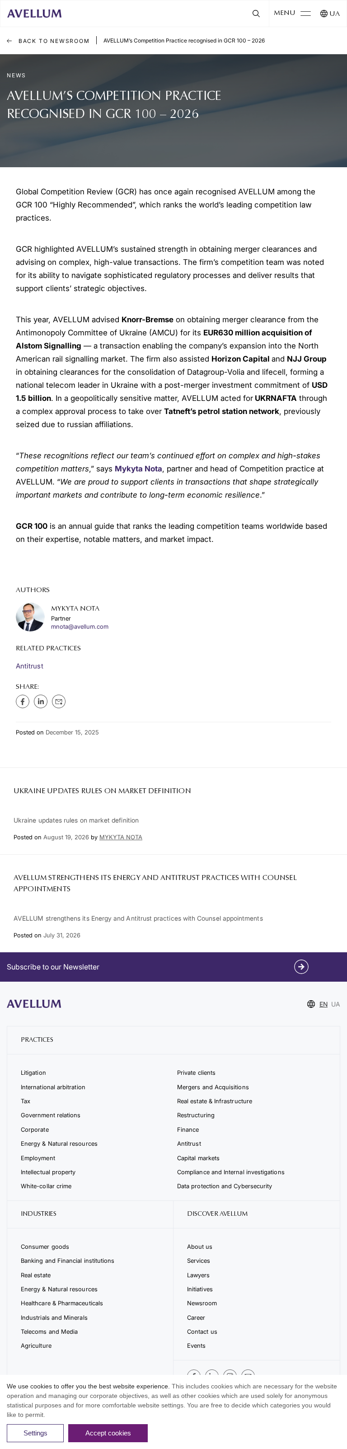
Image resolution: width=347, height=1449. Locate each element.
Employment (38, 1158)
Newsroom (202, 1303)
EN (323, 1004)
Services (199, 1260)
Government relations (50, 1115)
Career (196, 1317)
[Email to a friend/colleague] (59, 701)
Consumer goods (45, 1246)
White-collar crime (46, 1186)
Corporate (35, 1129)
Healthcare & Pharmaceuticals (62, 1303)
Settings (35, 1433)
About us (200, 1246)
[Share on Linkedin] (40, 701)
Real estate (36, 1275)
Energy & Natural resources (59, 1143)
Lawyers (198, 1275)
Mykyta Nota (138, 468)
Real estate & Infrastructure (214, 1101)
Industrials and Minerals (54, 1317)
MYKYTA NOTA (120, 837)
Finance (188, 1129)
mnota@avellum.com (79, 626)
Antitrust (29, 666)
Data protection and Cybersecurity (224, 1186)
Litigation (33, 1072)
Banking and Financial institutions (67, 1260)
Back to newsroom (53, 41)
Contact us (202, 1331)
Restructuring (196, 1115)
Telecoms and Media (49, 1331)
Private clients (196, 1072)
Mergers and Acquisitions (213, 1087)
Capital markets (198, 1158)
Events (196, 1345)
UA (334, 14)
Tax (25, 1101)
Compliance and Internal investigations (231, 1172)
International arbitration (53, 1087)
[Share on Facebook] (22, 701)
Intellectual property (48, 1172)
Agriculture (36, 1345)
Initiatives (200, 1289)
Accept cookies (108, 1433)
